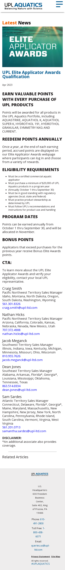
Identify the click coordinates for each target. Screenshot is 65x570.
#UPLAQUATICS (39, 563)
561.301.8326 (11, 304)
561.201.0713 (11, 427)
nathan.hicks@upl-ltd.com (21, 334)
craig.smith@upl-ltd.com (19, 308)
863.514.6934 (11, 386)
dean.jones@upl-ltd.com (19, 390)
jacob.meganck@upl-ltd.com (22, 360)
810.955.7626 (11, 356)
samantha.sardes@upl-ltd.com (24, 431)
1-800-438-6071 (39, 532)
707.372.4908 (11, 330)
